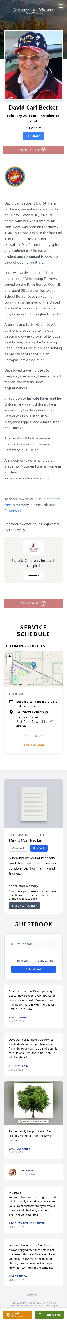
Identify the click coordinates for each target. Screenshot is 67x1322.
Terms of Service (43, 1305)
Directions (33, 736)
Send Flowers (33, 744)
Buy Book (38, 848)
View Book (18, 848)
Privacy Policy (23, 1305)
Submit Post (33, 969)
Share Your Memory (24, 905)
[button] (33, 665)
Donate (33, 575)
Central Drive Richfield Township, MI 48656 (35, 721)
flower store (13, 510)
